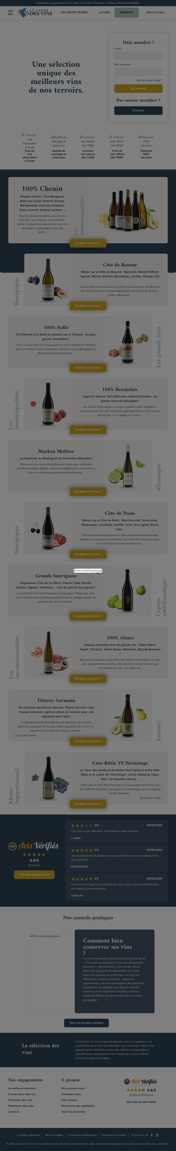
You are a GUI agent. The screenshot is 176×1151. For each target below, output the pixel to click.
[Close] (98, 573)
